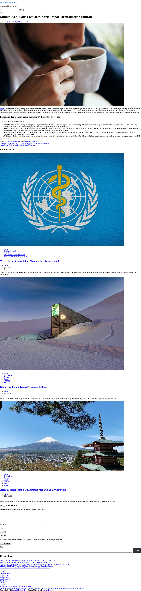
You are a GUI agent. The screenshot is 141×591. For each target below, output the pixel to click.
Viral (5, 382)
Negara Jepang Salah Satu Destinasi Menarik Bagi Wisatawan (33, 489)
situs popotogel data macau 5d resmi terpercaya (15, 586)
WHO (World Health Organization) (15, 256)
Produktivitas (15, 141)
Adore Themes (48, 590)
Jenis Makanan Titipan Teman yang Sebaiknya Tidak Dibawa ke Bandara (24, 562)
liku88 (2, 571)
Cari (1, 547)
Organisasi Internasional (12, 253)
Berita (8, 141)
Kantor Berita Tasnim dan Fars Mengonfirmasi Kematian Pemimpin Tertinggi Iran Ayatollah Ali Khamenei (34, 564)
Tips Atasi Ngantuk (31, 141)
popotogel (3, 581)
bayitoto (2, 584)
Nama (2, 528)
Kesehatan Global (10, 251)
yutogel (2, 582)
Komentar (4, 524)
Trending (7, 381)
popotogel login (5, 573)
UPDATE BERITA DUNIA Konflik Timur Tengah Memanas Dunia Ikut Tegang (26, 566)
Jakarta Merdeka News (7, 2)
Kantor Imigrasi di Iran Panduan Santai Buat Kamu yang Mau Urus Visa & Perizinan (27, 560)
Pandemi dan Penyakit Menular (14, 255)
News (6, 379)
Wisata (6, 485)
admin (27, 22)
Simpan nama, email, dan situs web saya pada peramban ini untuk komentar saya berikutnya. (32, 540)
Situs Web (3, 536)
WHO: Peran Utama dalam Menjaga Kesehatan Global (29, 261)
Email (2, 532)
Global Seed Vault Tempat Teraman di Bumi (23, 387)
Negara (6, 377)
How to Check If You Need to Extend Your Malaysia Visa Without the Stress (25, 568)
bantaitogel (58, 588)
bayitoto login (4, 575)
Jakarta (2, 109)
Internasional (8, 375)
